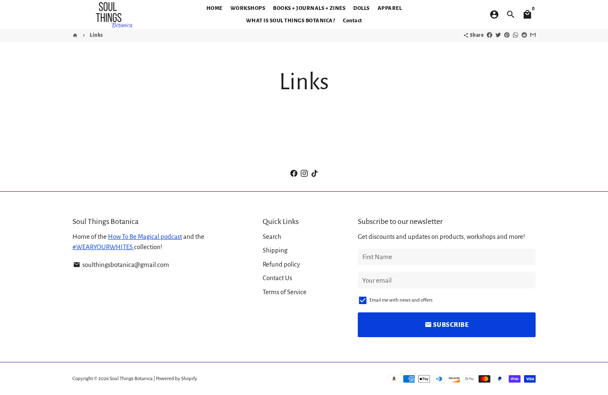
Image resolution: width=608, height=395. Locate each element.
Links (96, 35)
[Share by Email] (533, 35)
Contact (352, 21)
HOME (214, 8)
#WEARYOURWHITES (103, 246)
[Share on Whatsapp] (515, 35)
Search (272, 236)
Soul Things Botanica (131, 378)
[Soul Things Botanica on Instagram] (304, 173)
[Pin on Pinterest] (507, 35)
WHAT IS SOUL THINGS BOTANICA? (290, 21)
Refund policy (281, 264)
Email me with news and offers (401, 300)
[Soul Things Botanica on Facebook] (293, 173)
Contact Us (277, 277)
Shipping (275, 250)
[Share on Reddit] (524, 35)
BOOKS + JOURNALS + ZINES (309, 8)
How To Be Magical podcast (145, 236)
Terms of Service (284, 291)
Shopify (189, 378)
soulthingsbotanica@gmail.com (121, 264)
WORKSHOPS (248, 8)
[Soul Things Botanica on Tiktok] (314, 173)
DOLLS (361, 8)
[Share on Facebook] (489, 35)
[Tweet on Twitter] (498, 35)
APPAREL (390, 8)
